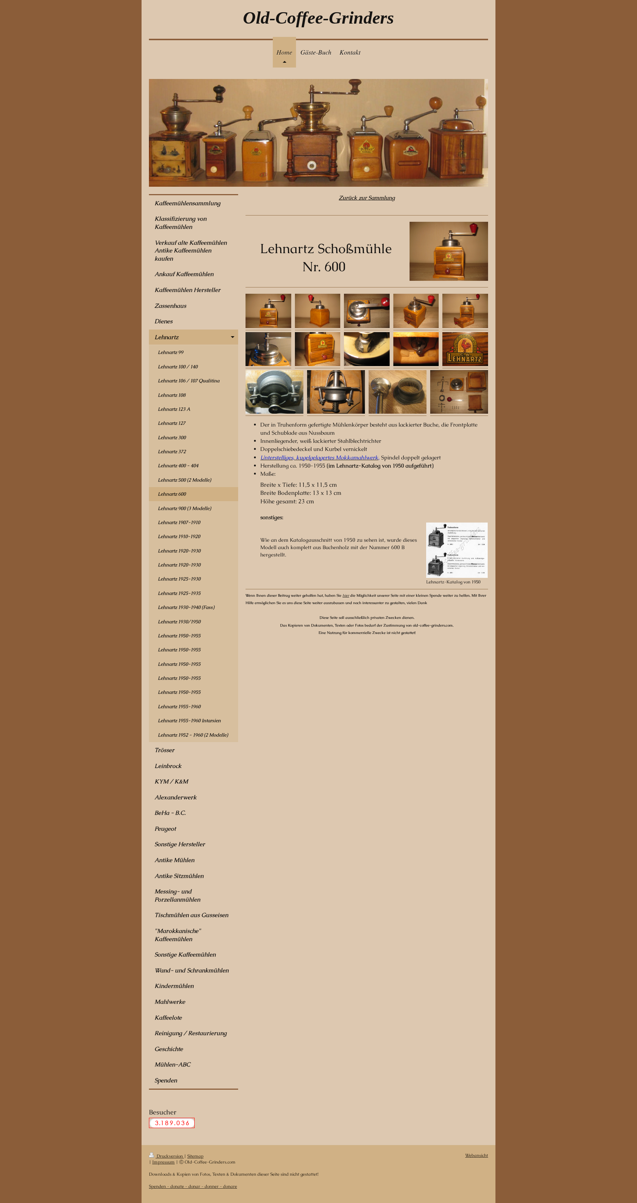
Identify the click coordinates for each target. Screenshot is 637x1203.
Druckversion (170, 1156)
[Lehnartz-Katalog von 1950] (457, 550)
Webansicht (476, 1155)
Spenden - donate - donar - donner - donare (193, 1186)
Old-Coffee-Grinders (318, 17)
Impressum (163, 1162)
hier (345, 595)
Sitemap (195, 1156)
